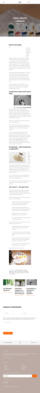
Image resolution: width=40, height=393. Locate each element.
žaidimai (13, 273)
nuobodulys (26, 271)
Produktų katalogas (8, 357)
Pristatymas (23, 369)
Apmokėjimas (23, 367)
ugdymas (17, 272)
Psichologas (11, 272)
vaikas (23, 272)
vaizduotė (27, 272)
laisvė (22, 271)
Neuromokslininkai (20, 139)
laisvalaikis (19, 271)
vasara (10, 273)
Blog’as (5, 367)
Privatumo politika (24, 366)
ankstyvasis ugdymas (19, 270)
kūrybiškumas (11, 271)
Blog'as (22, 23)
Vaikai (21, 272)
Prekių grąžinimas (7, 369)
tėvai (15, 272)
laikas (15, 271)
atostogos (25, 270)
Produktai (5, 366)
